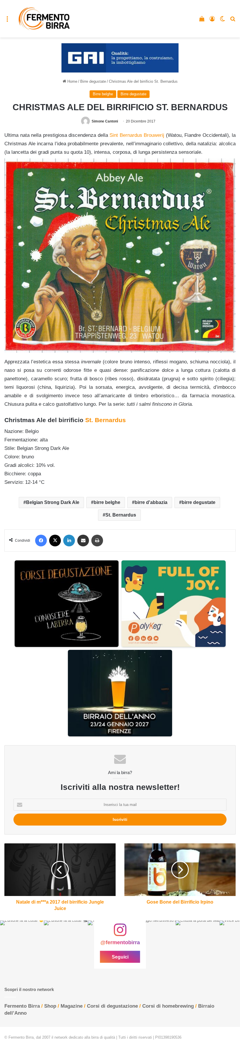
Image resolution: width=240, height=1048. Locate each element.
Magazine (72, 1006)
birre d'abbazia (151, 502)
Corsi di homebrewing (168, 1006)
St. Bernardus (105, 420)
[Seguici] (120, 933)
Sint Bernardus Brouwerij (136, 135)
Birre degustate (93, 81)
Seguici (120, 956)
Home (71, 81)
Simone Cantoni (105, 121)
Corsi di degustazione (112, 1006)
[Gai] (120, 58)
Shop (50, 1006)
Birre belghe (103, 94)
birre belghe (107, 502)
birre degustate (198, 502)
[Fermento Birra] (44, 18)
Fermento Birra (22, 1006)
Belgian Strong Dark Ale (52, 502)
